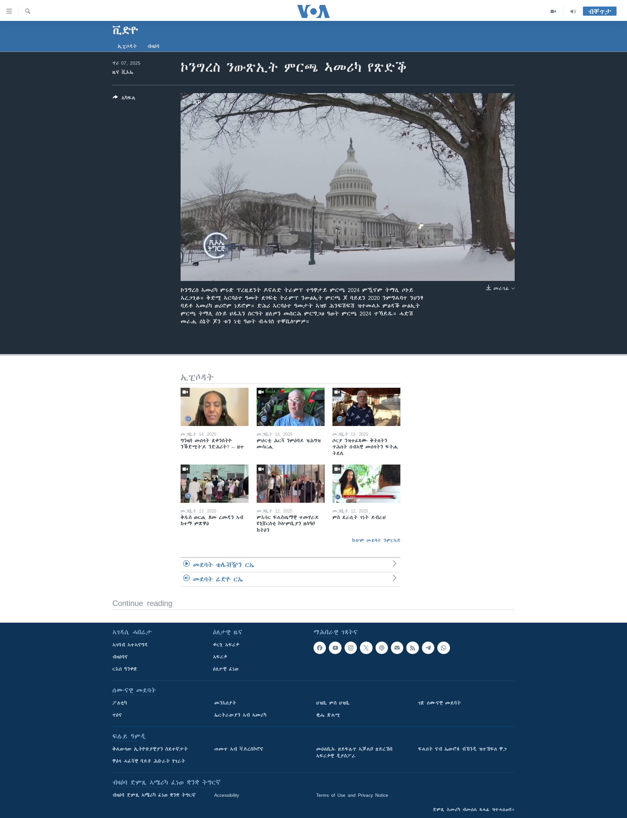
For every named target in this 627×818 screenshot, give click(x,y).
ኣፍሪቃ (220, 657)
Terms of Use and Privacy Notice (352, 795)
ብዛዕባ (153, 46)
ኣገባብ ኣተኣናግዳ (130, 645)
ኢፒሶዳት (127, 46)
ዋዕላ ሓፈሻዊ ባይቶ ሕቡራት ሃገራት (148, 761)
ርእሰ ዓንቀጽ (124, 669)
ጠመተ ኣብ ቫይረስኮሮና (238, 749)
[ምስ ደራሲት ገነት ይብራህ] (366, 484)
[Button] (124, 99)
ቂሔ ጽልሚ (328, 715)
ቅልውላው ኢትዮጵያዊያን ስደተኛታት (150, 749)
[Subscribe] (397, 648)
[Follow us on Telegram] (428, 648)
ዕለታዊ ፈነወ (225, 669)
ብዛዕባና (120, 657)
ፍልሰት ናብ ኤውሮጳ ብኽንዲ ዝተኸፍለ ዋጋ (462, 749)
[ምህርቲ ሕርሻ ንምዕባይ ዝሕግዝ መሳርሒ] (291, 407)
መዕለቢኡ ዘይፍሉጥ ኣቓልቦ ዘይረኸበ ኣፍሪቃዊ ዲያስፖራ (354, 752)
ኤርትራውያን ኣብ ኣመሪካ (240, 715)
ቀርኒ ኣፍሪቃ (226, 645)
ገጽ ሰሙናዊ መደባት (439, 703)
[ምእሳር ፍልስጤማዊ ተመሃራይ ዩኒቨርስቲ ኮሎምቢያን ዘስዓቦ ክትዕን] (291, 484)
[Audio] (573, 11)
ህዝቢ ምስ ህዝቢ (333, 703)
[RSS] (412, 648)
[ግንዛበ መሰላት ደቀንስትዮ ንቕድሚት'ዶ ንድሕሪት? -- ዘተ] (215, 407)
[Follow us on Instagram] (351, 648)
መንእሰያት (225, 703)
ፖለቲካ (119, 703)
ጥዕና (117, 715)
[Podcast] (382, 648)
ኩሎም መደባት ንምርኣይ (376, 540)
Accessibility (226, 795)
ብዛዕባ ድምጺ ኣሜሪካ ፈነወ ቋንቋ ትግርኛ (154, 795)
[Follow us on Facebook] (320, 648)
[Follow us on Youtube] (335, 648)
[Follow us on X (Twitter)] (366, 648)
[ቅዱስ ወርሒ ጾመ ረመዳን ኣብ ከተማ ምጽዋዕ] (215, 484)
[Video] (553, 11)
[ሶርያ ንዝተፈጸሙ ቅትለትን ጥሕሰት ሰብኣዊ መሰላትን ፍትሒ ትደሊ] (366, 407)
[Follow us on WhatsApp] (443, 648)
